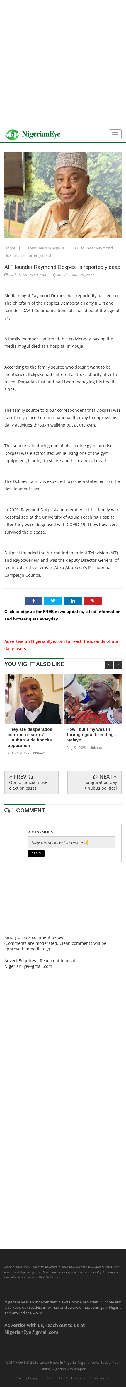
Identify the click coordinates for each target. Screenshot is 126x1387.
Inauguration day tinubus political (100, 785)
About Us (54, 1378)
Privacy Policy (27, 1378)
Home (10, 248)
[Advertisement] (63, 63)
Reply (36, 853)
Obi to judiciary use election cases (28, 785)
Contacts (78, 1378)
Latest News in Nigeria (45, 248)
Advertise (102, 1378)
